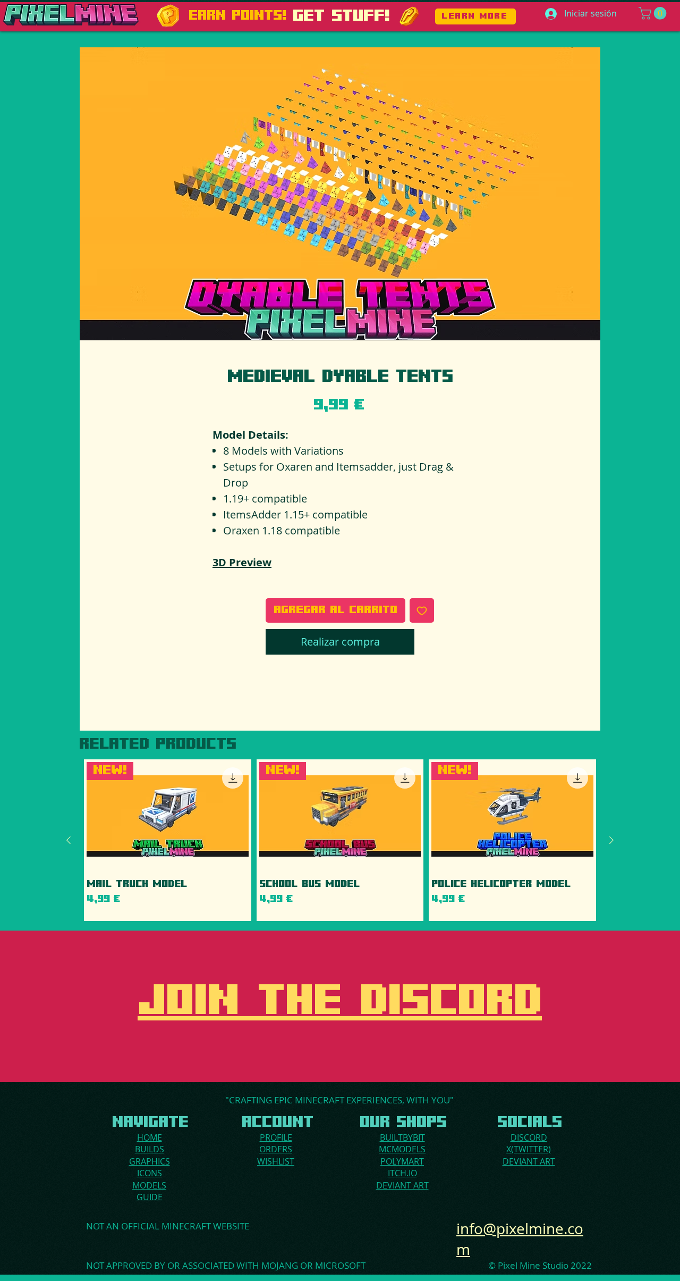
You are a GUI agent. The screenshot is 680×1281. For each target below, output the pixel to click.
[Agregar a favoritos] (422, 610)
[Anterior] (68, 840)
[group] (340, 840)
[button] (654, 13)
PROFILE (276, 1137)
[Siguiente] (611, 840)
